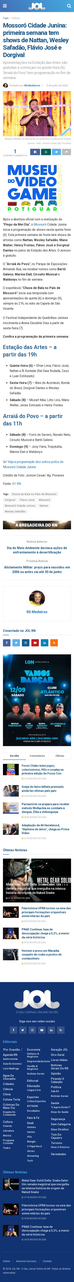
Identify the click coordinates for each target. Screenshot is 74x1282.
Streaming (33, 1156)
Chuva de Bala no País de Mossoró (34, 494)
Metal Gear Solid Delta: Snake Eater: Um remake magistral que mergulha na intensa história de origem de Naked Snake (35, 889)
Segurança (58, 1119)
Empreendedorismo (38, 1061)
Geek (30, 1123)
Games (31, 1132)
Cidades (8, 1084)
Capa (5, 18)
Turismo (56, 1143)
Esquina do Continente (9, 1113)
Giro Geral (57, 1054)
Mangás (31, 1141)
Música (7, 1135)
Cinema (7, 1126)
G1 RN (16, 484)
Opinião (56, 1073)
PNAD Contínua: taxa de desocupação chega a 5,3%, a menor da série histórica (45, 933)
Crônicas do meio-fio (11, 1106)
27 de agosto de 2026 (19, 898)
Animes (31, 1127)
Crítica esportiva (36, 1101)
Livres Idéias (59, 1060)
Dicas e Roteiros (60, 1147)
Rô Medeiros (32, 85)
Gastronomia (10, 1059)
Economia (33, 1049)
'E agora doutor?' (61, 1107)
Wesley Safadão (15, 511)
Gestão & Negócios (32, 1067)
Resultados (33, 1110)
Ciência (8, 1089)
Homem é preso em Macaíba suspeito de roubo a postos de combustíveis (42, 954)
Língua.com (34, 1090)
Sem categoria (61, 1124)
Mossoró (40, 224)
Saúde (55, 1103)
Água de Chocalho (9, 1077)
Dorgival (10, 500)
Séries (31, 1151)
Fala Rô (55, 1091)
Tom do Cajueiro (56, 1136)
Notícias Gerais (35, 1073)
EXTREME (32, 1106)
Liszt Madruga (11, 1068)
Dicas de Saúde (59, 1112)
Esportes (33, 1097)
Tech (30, 1160)
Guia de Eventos (12, 1063)
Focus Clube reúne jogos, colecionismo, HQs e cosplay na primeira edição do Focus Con (43, 769)
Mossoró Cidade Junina (20, 505)
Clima (7, 1094)
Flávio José (27, 500)
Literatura (8, 1130)
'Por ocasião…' (12, 1049)
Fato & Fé (33, 1117)
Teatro (6, 1148)
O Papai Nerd (34, 1146)
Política (56, 1087)
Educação (33, 1086)
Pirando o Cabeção (57, 1080)
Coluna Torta (11, 1099)
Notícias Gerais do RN (59, 1067)
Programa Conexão (8, 1142)
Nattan (44, 505)
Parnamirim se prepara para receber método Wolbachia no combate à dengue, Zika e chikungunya (45, 808)
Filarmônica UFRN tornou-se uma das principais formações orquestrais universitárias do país (46, 912)
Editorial (32, 1080)
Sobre (6, 1261)
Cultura (16, 18)
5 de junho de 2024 (57, 85)
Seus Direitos (60, 1129)
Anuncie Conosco (26, 1261)
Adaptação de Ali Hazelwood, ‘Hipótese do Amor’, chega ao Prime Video (45, 829)
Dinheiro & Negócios (33, 1055)
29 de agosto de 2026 (34, 921)
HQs (29, 1136)
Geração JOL (59, 1049)
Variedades (58, 1154)
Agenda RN (10, 1054)
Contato (47, 1261)
